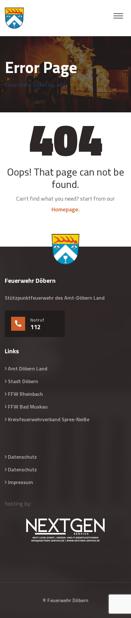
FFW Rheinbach (25, 394)
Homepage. (65, 209)
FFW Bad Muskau (28, 406)
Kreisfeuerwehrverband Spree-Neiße (48, 419)
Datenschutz (22, 457)
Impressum (20, 482)
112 (35, 327)
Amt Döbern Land (27, 368)
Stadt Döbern (23, 381)
